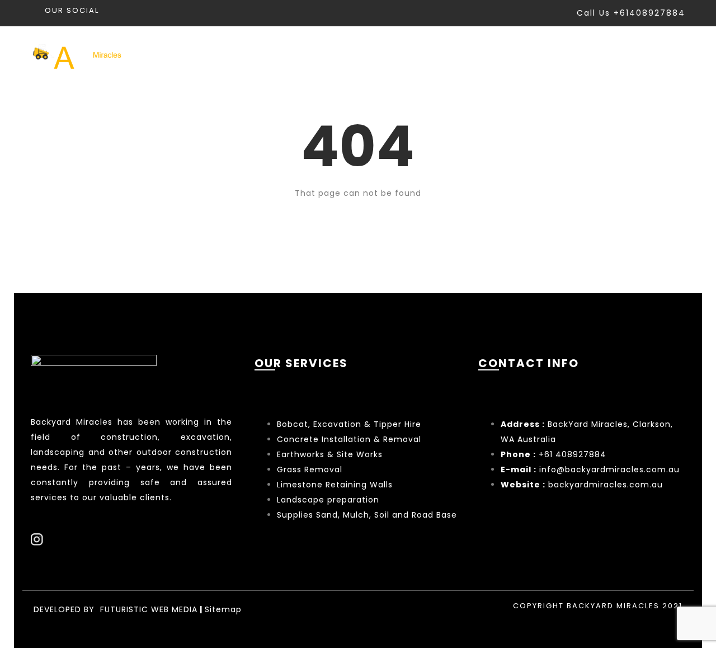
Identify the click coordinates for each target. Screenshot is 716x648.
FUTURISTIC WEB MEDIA (148, 609)
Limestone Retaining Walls (335, 484)
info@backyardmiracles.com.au (609, 469)
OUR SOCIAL (72, 10)
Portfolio (517, 55)
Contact (662, 55)
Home (379, 55)
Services (443, 55)
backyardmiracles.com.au (605, 484)
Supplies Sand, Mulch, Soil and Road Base (367, 514)
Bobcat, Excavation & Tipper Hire (349, 424)
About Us (591, 55)
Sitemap (223, 609)
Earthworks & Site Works (330, 454)
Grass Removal (311, 469)
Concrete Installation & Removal (349, 439)
